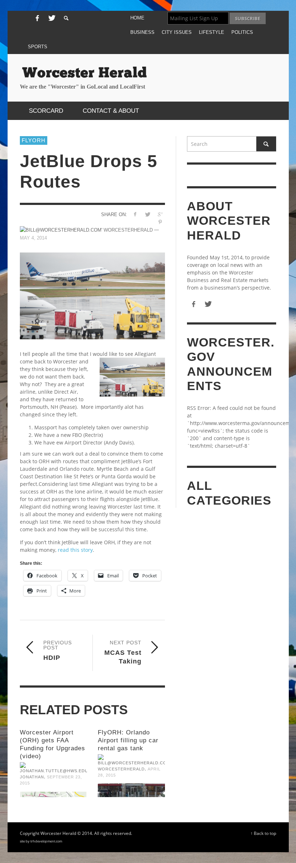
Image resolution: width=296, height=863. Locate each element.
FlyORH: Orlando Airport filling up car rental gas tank (128, 740)
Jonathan (32, 777)
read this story (75, 549)
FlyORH (33, 140)
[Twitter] (51, 18)
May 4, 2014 (33, 238)
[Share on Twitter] (147, 214)
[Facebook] (37, 18)
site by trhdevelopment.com (41, 841)
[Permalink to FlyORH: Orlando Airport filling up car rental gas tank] (131, 790)
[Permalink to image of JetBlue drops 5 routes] (92, 295)
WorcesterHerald (121, 769)
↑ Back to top (263, 833)
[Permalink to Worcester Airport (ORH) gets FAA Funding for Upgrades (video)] (53, 794)
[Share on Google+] (160, 214)
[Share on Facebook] (135, 214)
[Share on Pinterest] (160, 222)
